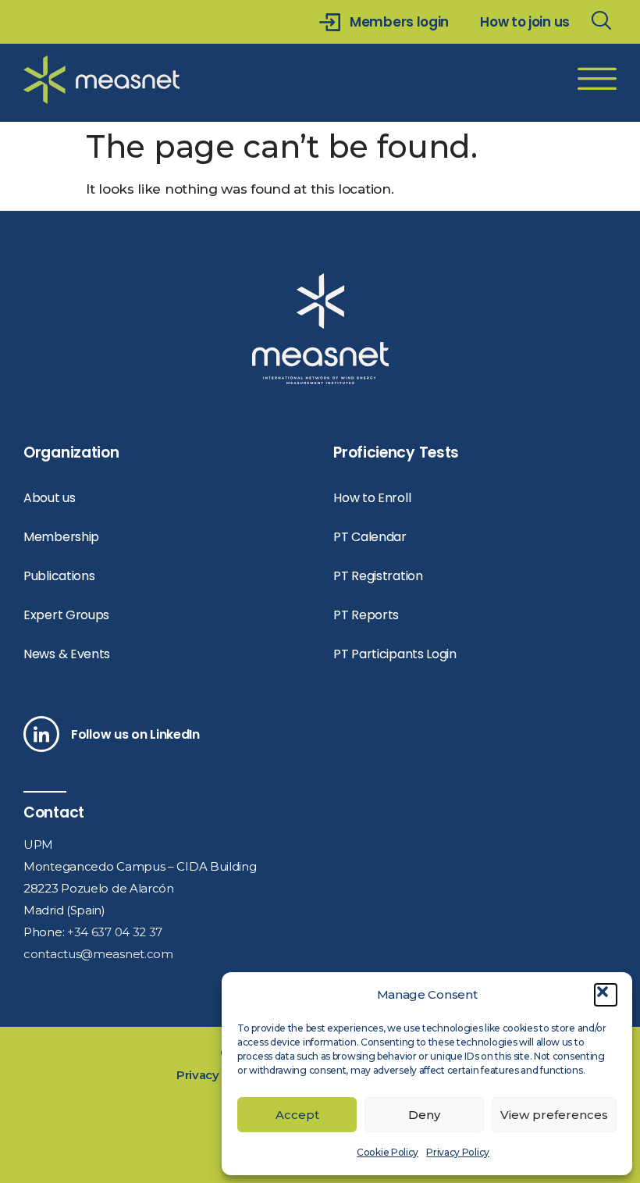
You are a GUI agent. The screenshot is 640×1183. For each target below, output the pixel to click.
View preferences (554, 1114)
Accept (297, 1114)
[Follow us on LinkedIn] (41, 734)
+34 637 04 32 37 (114, 932)
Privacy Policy (457, 1152)
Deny (424, 1114)
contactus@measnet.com (98, 953)
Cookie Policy (387, 1152)
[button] (606, 995)
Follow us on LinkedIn (135, 734)
